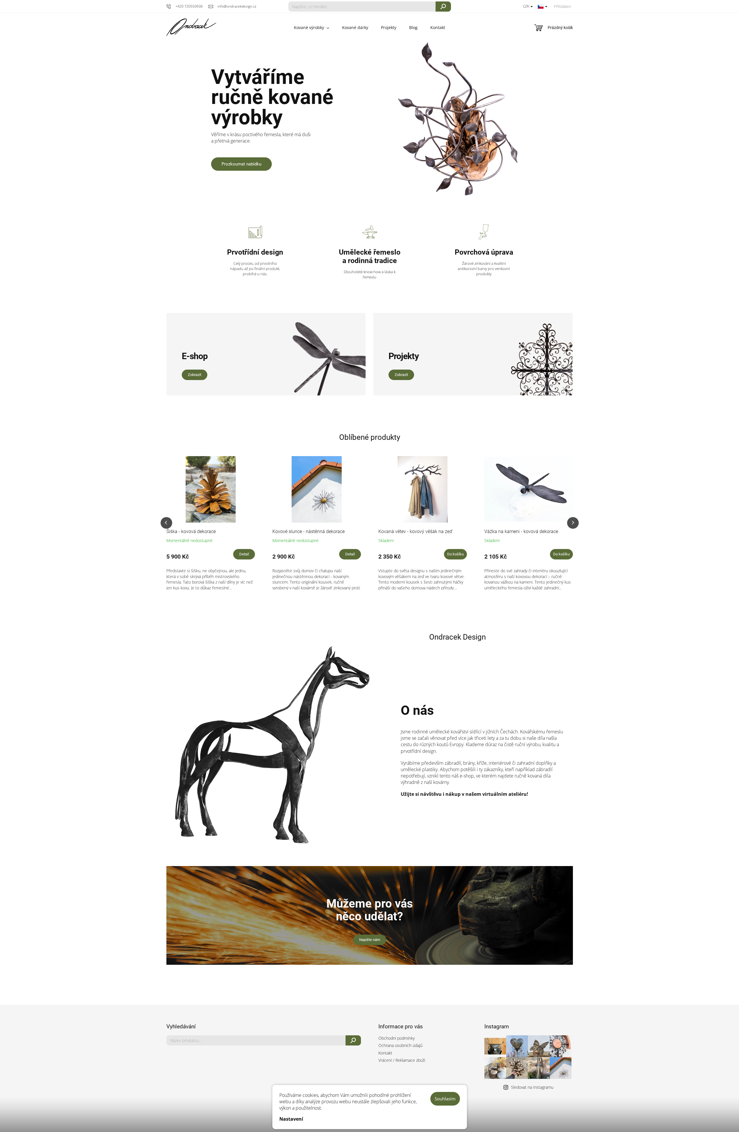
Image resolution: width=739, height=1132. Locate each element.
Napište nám (369, 939)
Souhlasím (445, 1099)
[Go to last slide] (166, 523)
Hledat (443, 6)
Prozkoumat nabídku (241, 164)
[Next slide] (573, 523)
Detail (244, 554)
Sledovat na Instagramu (532, 1087)
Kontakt (385, 1053)
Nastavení (291, 1119)
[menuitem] (311, 27)
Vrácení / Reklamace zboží (401, 1060)
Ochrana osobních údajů (400, 1045)
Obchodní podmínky (396, 1038)
